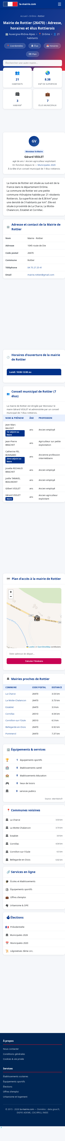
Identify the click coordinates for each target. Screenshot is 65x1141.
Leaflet (31, 646)
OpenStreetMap (43, 646)
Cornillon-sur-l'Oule (15, 720)
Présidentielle (14, 927)
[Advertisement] (32, 120)
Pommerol (10, 733)
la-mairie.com (27, 1109)
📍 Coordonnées (15, 45)
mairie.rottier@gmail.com (41, 274)
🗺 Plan (32, 54)
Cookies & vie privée (13, 1059)
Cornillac (10, 713)
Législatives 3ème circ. (19, 951)
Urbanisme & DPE (16, 905)
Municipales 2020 (46, 164)
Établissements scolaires (15, 1076)
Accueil (24, 16)
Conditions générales (14, 1054)
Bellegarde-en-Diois (15, 727)
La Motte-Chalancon (15, 700)
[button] (37, 618)
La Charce (10, 693)
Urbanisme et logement (15, 1096)
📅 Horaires (52, 45)
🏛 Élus (34, 45)
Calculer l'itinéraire (34, 661)
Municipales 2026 (16, 935)
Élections (7, 1086)
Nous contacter (11, 1048)
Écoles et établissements (20, 881)
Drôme (32, 16)
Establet (9, 707)
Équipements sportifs (18, 889)
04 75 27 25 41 (35, 267)
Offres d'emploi (15, 897)
